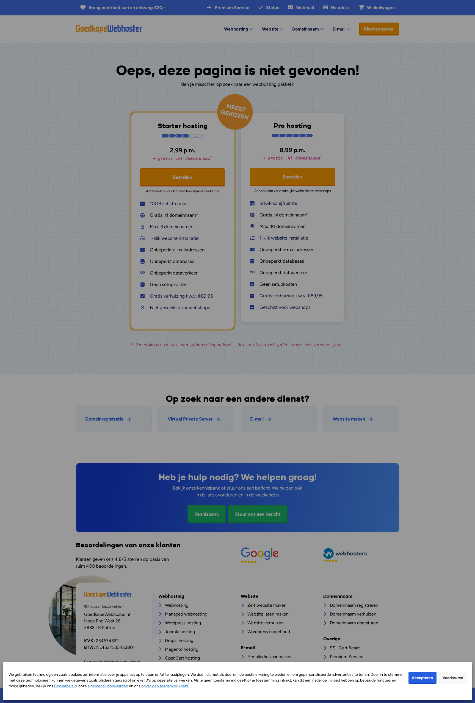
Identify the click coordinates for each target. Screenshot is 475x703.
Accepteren (422, 677)
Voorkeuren (453, 677)
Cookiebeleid (65, 686)
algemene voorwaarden (108, 686)
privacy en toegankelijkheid (164, 686)
